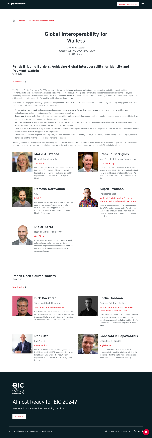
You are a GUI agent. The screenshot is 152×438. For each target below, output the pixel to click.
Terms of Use (114, 431)
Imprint (104, 431)
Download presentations (128, 4)
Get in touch (19, 417)
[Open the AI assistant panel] (146, 432)
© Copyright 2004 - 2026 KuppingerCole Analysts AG (30, 431)
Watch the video (18, 82)
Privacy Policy (126, 431)
